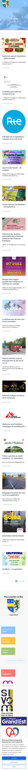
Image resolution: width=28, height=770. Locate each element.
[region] (14, 754)
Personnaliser (14, 762)
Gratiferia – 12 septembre (12, 569)
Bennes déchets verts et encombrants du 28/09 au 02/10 (12, 360)
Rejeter (14, 766)
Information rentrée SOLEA (13, 536)
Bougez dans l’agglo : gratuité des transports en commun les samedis (12, 281)
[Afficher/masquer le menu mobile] (25, 3)
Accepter (14, 758)
